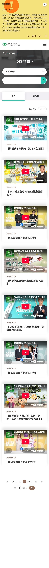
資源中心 (12, 53)
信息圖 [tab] (36, 95)
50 (36, 481)
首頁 (4, 53)
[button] (28, 36)
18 (24, 481)
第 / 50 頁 (20, 488)
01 (13, 481)
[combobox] (24, 71)
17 (20, 481)
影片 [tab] (13, 95)
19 (29, 481)
